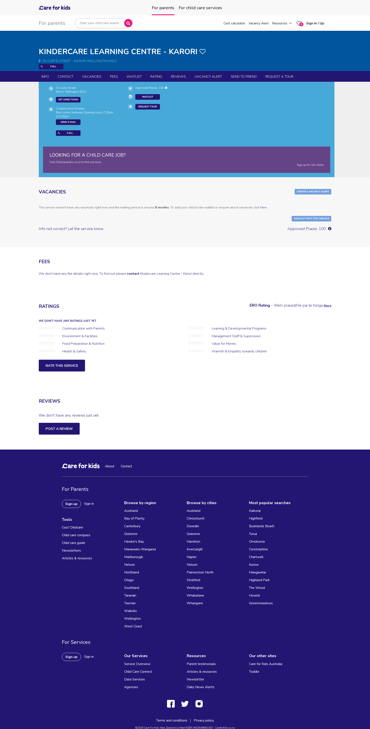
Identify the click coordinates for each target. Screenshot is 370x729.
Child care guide (73, 542)
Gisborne (130, 534)
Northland (131, 572)
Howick (254, 595)
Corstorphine (258, 549)
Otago (129, 580)
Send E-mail (68, 122)
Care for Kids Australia (265, 664)
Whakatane (195, 595)
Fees (114, 76)
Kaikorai (255, 510)
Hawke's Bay (134, 541)
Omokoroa (257, 541)
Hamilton (193, 541)
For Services (76, 642)
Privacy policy (204, 720)
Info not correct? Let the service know (71, 228)
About (109, 466)
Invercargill (195, 549)
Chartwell (256, 557)
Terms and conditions (171, 720)
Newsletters (71, 550)
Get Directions (68, 99)
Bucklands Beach (261, 526)
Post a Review (59, 428)
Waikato (130, 611)
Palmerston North (200, 572)
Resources (279, 23)
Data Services (134, 679)
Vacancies (91, 76)
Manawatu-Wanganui (140, 549)
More (327, 306)
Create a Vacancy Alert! (313, 191)
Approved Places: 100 (150, 88)
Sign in (89, 503)
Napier (192, 557)
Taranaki (130, 595)
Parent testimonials (201, 664)
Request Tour (147, 106)
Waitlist (134, 76)
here (263, 207)
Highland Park (259, 580)
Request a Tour (279, 76)
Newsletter (195, 679)
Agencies (131, 687)
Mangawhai (257, 572)
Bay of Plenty (134, 518)
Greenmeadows (261, 603)
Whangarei (195, 603)
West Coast (133, 626)
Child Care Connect (138, 671)
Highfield (256, 518)
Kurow (254, 564)
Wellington (132, 618)
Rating (156, 76)
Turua (253, 534)
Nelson (129, 564)
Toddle (254, 671)
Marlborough (133, 557)
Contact (65, 76)
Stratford (193, 580)
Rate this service (62, 365)
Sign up (71, 504)
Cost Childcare (72, 527)
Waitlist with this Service (311, 218)
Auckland (131, 510)
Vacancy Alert (259, 23)
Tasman (130, 603)
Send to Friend (244, 76)
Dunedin (193, 526)
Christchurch (195, 518)
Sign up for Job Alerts (310, 165)
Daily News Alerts (200, 687)
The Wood (257, 587)
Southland (131, 587)
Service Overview (137, 664)
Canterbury (132, 526)
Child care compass (76, 535)
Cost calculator (234, 23)
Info (45, 76)
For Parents (75, 489)
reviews (178, 76)
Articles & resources (77, 558)
